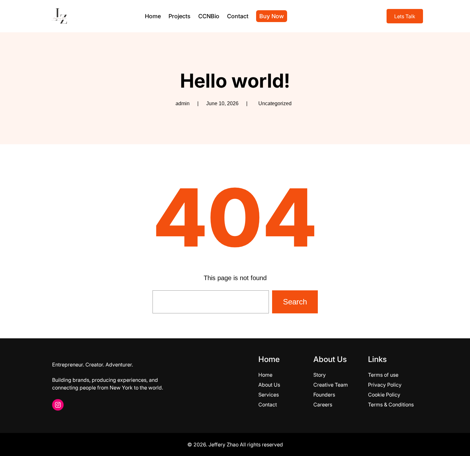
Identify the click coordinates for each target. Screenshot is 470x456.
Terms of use (383, 375)
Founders (324, 394)
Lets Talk (404, 16)
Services (268, 394)
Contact (267, 404)
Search (295, 301)
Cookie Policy (384, 394)
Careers (322, 404)
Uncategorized (275, 103)
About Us (269, 384)
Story (319, 375)
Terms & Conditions (391, 404)
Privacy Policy (385, 384)
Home (265, 375)
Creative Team (330, 384)
